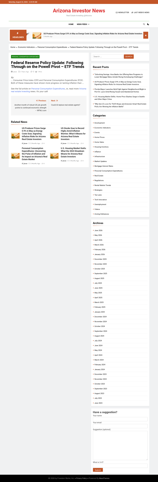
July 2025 (98, 283)
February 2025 (99, 307)
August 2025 (99, 278)
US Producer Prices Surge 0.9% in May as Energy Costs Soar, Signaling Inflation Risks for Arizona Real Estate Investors (81, 34)
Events (97, 132)
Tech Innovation (100, 200)
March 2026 (99, 245)
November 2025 (100, 264)
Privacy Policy (81, 478)
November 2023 (100, 379)
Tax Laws (98, 195)
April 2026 (98, 240)
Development (99, 123)
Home (71, 24)
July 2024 (98, 341)
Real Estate (98, 176)
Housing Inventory (101, 147)
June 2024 (98, 345)
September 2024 (100, 331)
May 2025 (98, 293)
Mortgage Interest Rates (103, 166)
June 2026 (98, 230)
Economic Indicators (102, 128)
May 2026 (98, 235)
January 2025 (99, 312)
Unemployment (100, 204)
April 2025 (98, 298)
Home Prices (99, 137)
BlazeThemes (104, 478)
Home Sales (99, 142)
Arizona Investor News (79, 11)
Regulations (99, 180)
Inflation (97, 152)
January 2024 (99, 369)
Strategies (98, 190)
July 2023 (98, 398)
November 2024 (100, 322)
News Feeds (82, 24)
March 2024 (99, 360)
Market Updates (100, 161)
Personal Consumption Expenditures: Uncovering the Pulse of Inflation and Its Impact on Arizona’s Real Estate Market (34, 154)
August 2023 (99, 393)
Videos (97, 209)
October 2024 (99, 326)
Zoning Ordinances (101, 214)
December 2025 (100, 259)
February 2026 (99, 250)
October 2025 (99, 269)
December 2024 (100, 317)
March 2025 (99, 302)
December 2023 (100, 374)
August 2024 (99, 336)
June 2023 (98, 403)
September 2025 (100, 273)
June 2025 (98, 288)
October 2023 (99, 384)
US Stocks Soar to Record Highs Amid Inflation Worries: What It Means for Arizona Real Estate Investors (73, 134)
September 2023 (100, 389)
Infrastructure (99, 156)
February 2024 (99, 365)
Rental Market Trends (102, 185)
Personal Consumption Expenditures (25, 57)
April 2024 (98, 355)
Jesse (15, 71)
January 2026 (99, 254)
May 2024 (98, 350)
